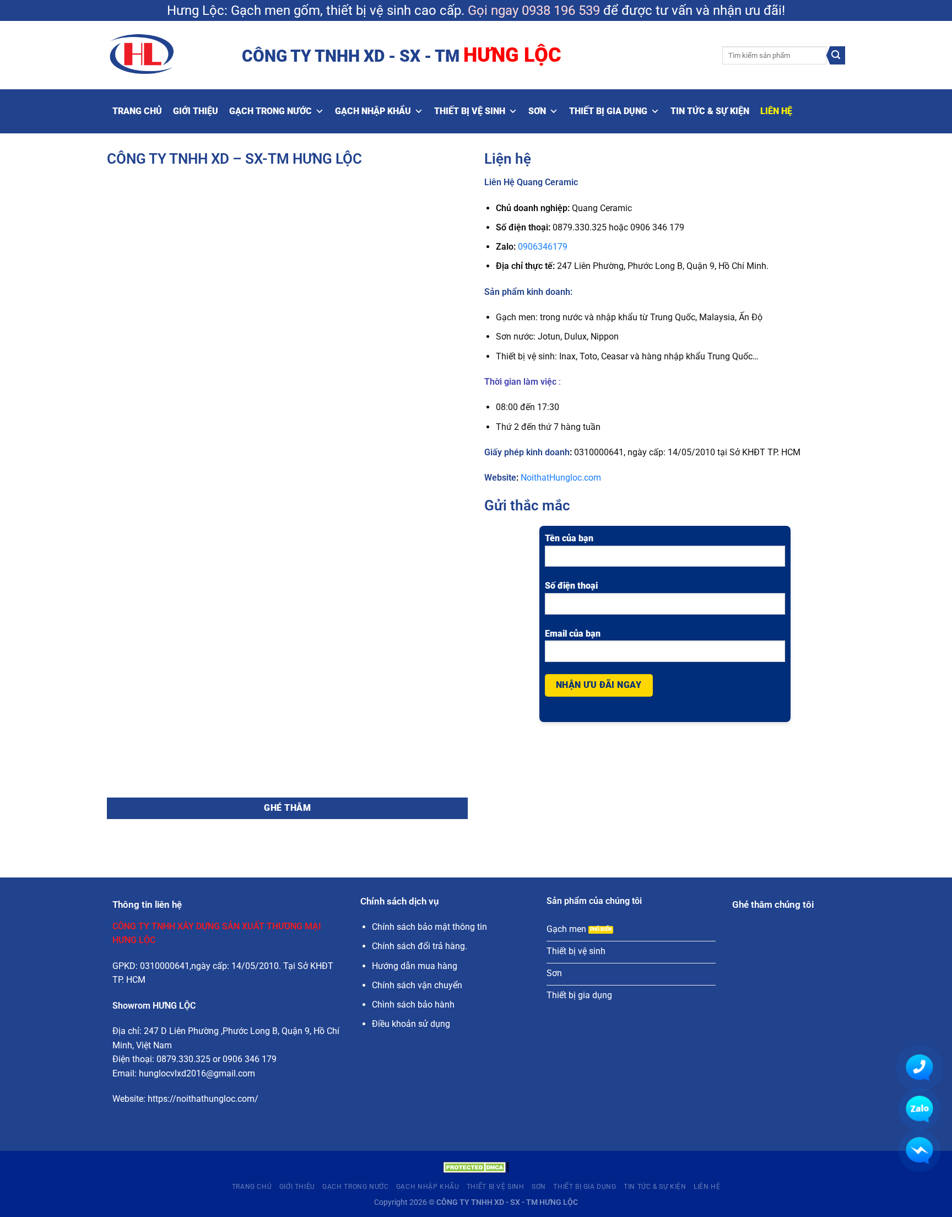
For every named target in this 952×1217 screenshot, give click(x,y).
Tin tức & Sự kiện (709, 111)
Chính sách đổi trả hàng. (419, 946)
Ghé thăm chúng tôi (773, 905)
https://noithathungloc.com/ (203, 1099)
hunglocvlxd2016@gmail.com (197, 1073)
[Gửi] (835, 55)
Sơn (537, 111)
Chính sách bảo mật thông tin (429, 927)
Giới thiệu (195, 111)
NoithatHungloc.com (561, 477)
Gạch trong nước (270, 111)
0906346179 (542, 246)
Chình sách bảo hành (413, 1004)
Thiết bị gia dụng (608, 111)
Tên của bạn (569, 538)
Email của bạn (573, 633)
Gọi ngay (493, 10)
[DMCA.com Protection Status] (476, 1166)
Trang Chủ (137, 111)
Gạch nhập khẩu (373, 111)
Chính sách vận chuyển (417, 985)
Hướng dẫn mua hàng (414, 966)
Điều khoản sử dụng (411, 1024)
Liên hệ (776, 111)
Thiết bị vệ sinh (469, 111)
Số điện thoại (571, 585)
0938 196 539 (561, 10)
